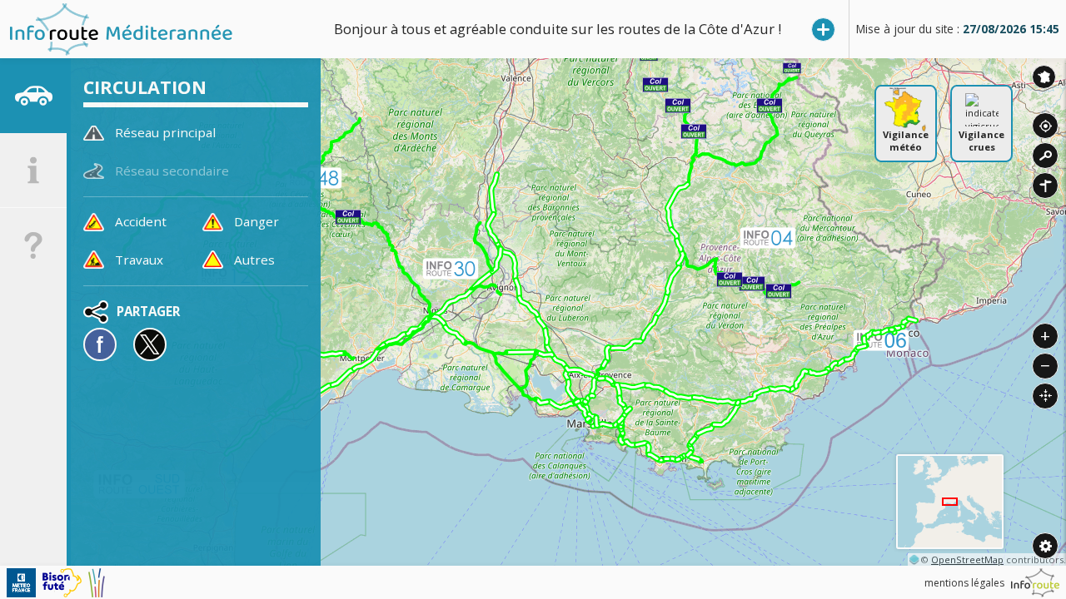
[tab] (33, 95)
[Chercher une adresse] (1045, 155)
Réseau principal (165, 132)
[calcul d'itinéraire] (1045, 185)
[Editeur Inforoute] (1035, 582)
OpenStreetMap (967, 559)
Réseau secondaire (172, 170)
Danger (256, 221)
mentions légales (964, 583)
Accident (141, 221)
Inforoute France (1044, 77)
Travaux (139, 259)
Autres (254, 259)
